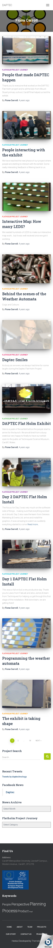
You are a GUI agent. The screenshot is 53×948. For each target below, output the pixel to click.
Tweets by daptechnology (14, 777)
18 (30, 741)
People (6, 904)
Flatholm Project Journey (15, 70)
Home (9, 927)
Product (23, 911)
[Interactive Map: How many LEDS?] (26, 197)
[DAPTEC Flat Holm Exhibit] (26, 398)
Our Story (11, 934)
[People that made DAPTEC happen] (26, 50)
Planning (38, 903)
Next (38, 741)
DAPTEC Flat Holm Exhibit (26, 423)
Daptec (10, 792)
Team (29, 927)
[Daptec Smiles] (26, 334)
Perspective (20, 904)
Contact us (26, 934)
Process (9, 910)
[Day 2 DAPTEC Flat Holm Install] (26, 472)
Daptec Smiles (15, 359)
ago (24, 100)
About (20, 927)
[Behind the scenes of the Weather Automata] (26, 268)
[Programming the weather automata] (26, 633)
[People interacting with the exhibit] (26, 125)
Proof (31, 912)
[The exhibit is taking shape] (26, 694)
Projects (41, 927)
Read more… (33, 524)
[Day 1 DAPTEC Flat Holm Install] (26, 554)
